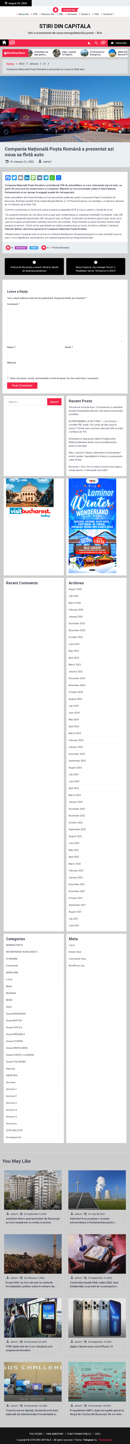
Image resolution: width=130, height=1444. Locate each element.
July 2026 (73, 596)
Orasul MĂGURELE (15, 1034)
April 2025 (74, 657)
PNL (61, 14)
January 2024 (76, 747)
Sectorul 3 (11, 1103)
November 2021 (77, 891)
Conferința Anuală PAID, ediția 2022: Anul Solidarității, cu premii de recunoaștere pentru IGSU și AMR (94, 1286)
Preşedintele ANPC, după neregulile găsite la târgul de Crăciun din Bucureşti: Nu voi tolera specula (97, 1414)
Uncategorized (13, 1137)
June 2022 (74, 843)
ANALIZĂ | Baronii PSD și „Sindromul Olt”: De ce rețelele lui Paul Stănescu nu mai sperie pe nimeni (106, 53)
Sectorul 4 (11, 1109)
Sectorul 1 (11, 1089)
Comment (13, 304)
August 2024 (75, 699)
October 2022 (76, 822)
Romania (72, 14)
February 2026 (76, 609)
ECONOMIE (11, 958)
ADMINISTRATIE (14, 945)
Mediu (9, 986)
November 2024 (77, 685)
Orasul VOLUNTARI (16, 1061)
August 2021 (75, 911)
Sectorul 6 (11, 1123)
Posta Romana (61, 247)
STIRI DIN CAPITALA (65, 26)
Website (11, 362)
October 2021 (76, 898)
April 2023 (74, 788)
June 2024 (74, 712)
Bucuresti (24, 14)
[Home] (4, 42)
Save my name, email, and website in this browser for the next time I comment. (54, 378)
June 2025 (74, 644)
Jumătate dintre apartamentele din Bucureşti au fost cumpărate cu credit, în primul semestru (32, 1222)
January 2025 (76, 671)
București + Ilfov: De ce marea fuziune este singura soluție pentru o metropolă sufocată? (95, 468)
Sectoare (11, 1082)
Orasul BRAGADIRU (16, 1013)
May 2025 (74, 650)
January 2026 (76, 616)
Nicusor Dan (48, 14)
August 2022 (75, 836)
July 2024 (73, 705)
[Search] (96, 43)
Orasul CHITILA (14, 1027)
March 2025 (75, 664)
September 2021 (77, 905)
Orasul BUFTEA (14, 1020)
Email (69, 347)
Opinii (9, 1006)
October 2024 (76, 692)
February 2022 (76, 870)
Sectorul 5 (11, 1116)
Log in (72, 945)
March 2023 (75, 795)
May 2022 (74, 850)
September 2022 (77, 829)
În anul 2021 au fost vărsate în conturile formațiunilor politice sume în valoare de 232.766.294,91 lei (30, 1286)
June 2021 (74, 925)
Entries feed (75, 951)
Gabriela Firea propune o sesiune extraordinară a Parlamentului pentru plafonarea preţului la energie (92, 1222)
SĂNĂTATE (12, 1075)
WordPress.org (76, 965)
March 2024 (75, 733)
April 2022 (74, 856)
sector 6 (85, 14)
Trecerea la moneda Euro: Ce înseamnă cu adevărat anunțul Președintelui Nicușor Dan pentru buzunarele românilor (96, 411)
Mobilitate (21, 248)
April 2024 (74, 726)
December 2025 (77, 623)
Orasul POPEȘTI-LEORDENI (20, 1055)
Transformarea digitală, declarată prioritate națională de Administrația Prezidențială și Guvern (32, 1414)
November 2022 (77, 815)
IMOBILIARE (12, 972)
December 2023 (77, 754)
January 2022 (76, 877)
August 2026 (75, 589)
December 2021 (77, 884)
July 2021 (73, 918)
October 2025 (76, 637)
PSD (96, 14)
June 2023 (74, 781)
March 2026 (75, 602)
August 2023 (75, 767)
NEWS (34, 248)
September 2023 (77, 760)
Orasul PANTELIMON (16, 1048)
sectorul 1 (108, 14)
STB (35, 14)
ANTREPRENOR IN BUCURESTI (22, 951)
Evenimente (12, 965)
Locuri (9, 979)
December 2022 (77, 808)
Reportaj (10, 1068)
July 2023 (73, 774)
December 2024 (77, 678)
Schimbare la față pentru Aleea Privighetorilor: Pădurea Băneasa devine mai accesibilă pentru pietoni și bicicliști (93, 442)
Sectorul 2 (11, 1096)
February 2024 (76, 740)
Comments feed (77, 958)
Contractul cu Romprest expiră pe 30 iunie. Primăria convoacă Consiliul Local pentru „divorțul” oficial (78, 53)
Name (11, 347)
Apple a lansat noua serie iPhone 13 (91, 1346)
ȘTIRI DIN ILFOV (14, 1130)
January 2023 (76, 802)
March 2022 (75, 863)
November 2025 (77, 630)
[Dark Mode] (89, 43)
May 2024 (74, 719)
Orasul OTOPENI (14, 1041)
